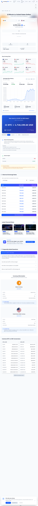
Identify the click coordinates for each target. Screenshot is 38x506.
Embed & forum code (25, 134)
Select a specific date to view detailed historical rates (10, 178)
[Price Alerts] (37, 1)
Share (9, 134)
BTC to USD (6, 10)
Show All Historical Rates (19, 214)
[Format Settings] (36, 5)
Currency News (14, 1)
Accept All (8, 502)
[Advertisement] (19, 6)
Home (3, 10)
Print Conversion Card (20, 375)
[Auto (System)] (36, 7)
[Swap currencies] (19, 20)
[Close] (35, 501)
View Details (32, 180)
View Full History (31, 110)
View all (34, 222)
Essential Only (14, 502)
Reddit (19, 134)
